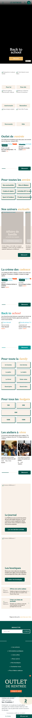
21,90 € (20, 149)
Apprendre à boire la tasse (7, 457)
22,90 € (20, 328)
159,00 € (20, 464)
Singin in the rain (5, 148)
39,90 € (3, 328)
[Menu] (2, 2)
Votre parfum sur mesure (24, 457)
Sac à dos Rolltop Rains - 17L (8, 149)
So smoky (21, 282)
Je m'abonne (26, 631)
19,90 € (24, 328)
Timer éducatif (5, 326)
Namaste (3, 282)
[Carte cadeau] (28, 591)
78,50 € (7, 287)
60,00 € (3, 462)
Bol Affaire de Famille (24, 148)
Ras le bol (21, 146)
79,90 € (20, 285)
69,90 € (24, 285)
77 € (7, 151)
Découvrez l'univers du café (8, 459)
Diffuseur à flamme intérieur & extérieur (9, 285)
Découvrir (16, 58)
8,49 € (24, 149)
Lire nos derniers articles (16, 529)
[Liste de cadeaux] (28, 603)
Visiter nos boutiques (15, 579)
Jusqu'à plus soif (23, 325)
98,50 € (3, 287)
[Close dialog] (30, 676)
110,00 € (3, 151)
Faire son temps (5, 325)
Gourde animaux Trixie (24, 326)
